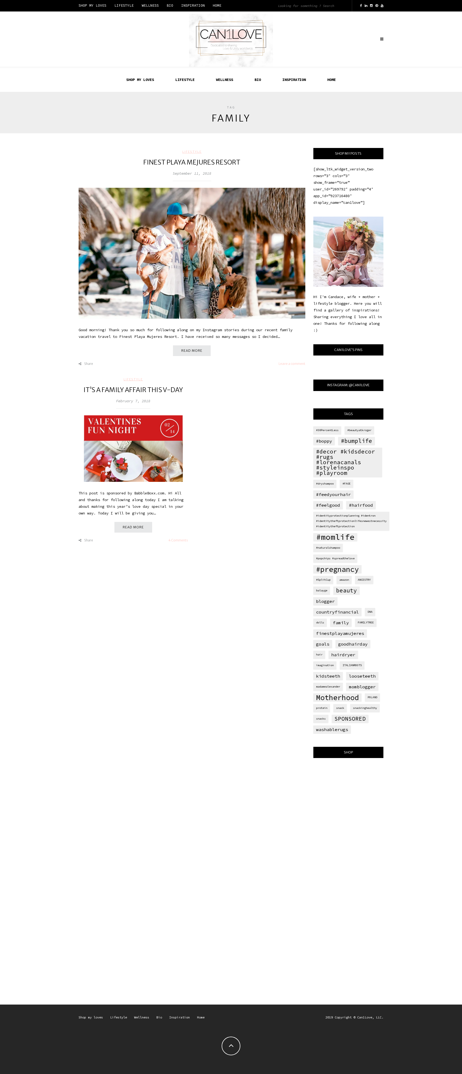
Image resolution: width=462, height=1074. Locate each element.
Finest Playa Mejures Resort (191, 162)
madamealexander (328, 686)
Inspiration (193, 5)
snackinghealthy (365, 708)
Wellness (150, 5)
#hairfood (361, 505)
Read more (191, 351)
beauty (346, 590)
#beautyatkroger (359, 430)
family (341, 623)
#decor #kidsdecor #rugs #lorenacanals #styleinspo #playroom (345, 462)
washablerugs (332, 729)
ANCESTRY (364, 579)
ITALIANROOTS (352, 665)
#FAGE (346, 483)
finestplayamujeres (340, 633)
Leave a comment (292, 364)
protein (321, 708)
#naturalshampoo (328, 547)
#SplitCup (323, 579)
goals (322, 644)
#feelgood (328, 505)
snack (340, 708)
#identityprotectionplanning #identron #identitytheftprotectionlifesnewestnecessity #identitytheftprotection (351, 521)
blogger (325, 601)
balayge (321, 590)
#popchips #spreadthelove (335, 558)
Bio (170, 5)
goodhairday (353, 644)
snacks (321, 718)
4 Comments (178, 540)
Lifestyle (124, 5)
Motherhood (337, 697)
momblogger (362, 687)
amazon (344, 579)
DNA (370, 612)
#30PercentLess (327, 430)
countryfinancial (337, 612)
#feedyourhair (333, 494)
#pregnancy (337, 569)
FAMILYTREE (366, 622)
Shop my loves (92, 5)
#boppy (324, 441)
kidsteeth (328, 676)
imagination (325, 665)
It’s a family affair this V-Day (133, 390)
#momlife (335, 537)
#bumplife (356, 440)
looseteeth (362, 676)
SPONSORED (350, 718)
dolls (320, 622)
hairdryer (343, 655)
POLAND (372, 697)
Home (217, 5)
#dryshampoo (325, 483)
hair (319, 654)
